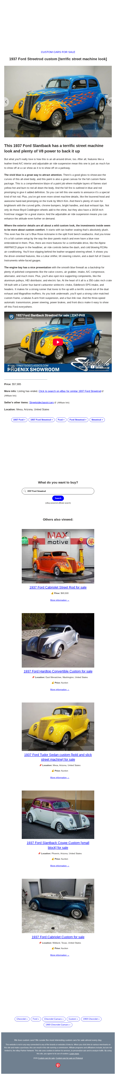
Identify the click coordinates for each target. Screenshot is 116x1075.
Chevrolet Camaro (53, 1019)
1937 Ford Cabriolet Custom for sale (58, 937)
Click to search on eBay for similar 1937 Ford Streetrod (70, 391)
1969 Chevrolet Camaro (57, 1024)
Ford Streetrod (77, 419)
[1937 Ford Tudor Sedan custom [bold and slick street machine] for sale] (58, 750)
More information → (59, 600)
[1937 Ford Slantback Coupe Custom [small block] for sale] (58, 838)
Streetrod (96, 419)
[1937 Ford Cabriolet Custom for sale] (58, 932)
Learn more (74, 1054)
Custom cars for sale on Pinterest (69, 1058)
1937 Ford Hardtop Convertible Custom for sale (58, 671)
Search (58, 498)
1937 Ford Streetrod (41, 419)
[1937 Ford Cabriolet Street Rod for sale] (58, 583)
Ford (60, 419)
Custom (72, 1019)
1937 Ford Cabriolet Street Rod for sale (58, 587)
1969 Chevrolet (90, 1019)
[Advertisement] (58, 22)
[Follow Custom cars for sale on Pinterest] (58, 1066)
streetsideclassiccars (41, 402)
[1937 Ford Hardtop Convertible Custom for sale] (58, 667)
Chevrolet (21, 1019)
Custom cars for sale (58, 52)
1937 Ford (18, 419)
